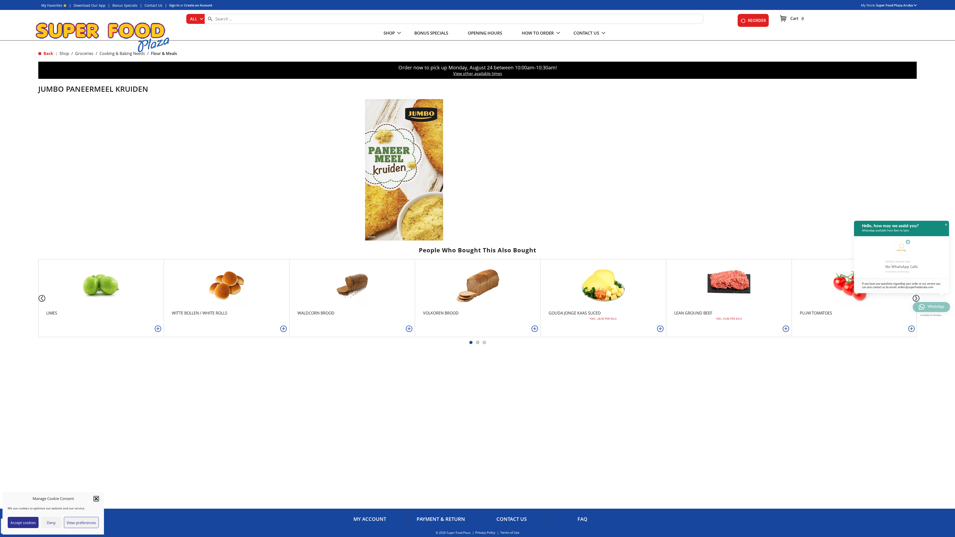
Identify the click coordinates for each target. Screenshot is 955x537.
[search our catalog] (210, 19)
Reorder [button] (757, 20)
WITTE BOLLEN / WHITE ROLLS (199, 313)
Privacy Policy (485, 533)
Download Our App (89, 5)
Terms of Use (509, 533)
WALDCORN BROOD (315, 313)
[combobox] (195, 19)
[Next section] (917, 298)
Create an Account (198, 5)
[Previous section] (38, 298)
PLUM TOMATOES (816, 313)
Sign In (174, 5)
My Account (369, 519)
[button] (96, 498)
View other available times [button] (477, 73)
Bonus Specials (125, 5)
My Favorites (51, 5)
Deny (51, 522)
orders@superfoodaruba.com (915, 287)
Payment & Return (441, 519)
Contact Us (153, 5)
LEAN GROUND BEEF (693, 313)
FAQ (582, 519)
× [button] (946, 225)
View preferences (81, 522)
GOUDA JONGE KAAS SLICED (575, 313)
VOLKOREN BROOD (441, 313)
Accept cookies (23, 522)
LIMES (51, 313)
